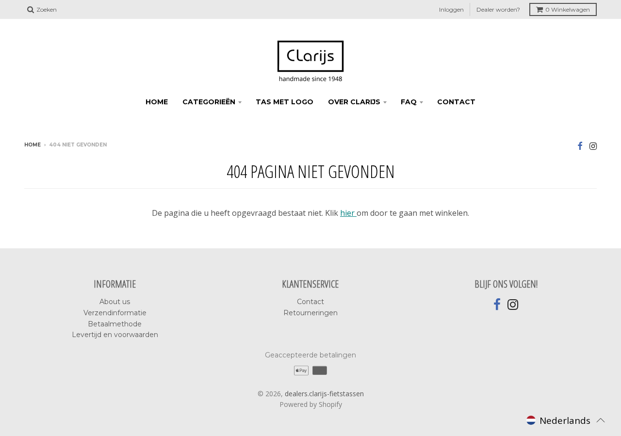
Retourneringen (310, 312)
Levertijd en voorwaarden (115, 334)
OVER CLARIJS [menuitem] (354, 101)
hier (348, 213)
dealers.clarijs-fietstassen (324, 393)
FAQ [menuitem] (409, 101)
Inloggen (451, 9)
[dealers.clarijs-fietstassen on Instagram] (593, 146)
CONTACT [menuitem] (456, 101)
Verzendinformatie (115, 312)
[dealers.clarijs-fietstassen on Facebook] (580, 146)
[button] (565, 420)
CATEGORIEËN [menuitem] (208, 101)
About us (114, 301)
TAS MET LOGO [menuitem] (284, 101)
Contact (310, 301)
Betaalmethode (115, 324)
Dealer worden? (498, 9)
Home (32, 145)
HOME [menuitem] (157, 101)
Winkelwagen (567, 9)
